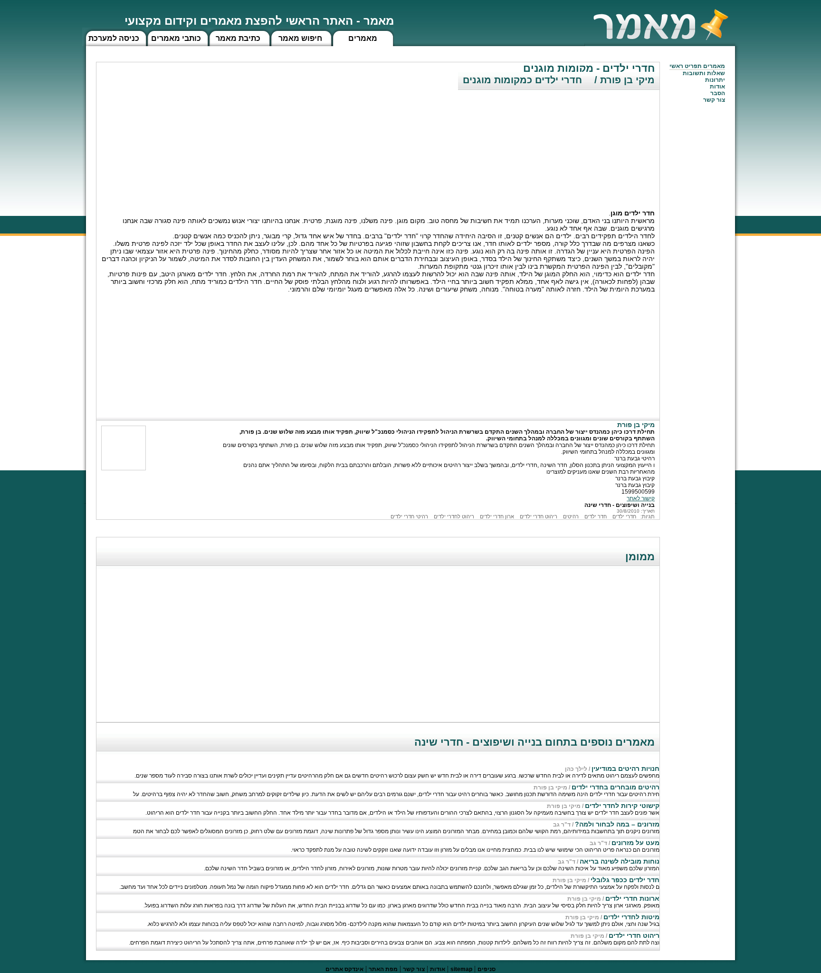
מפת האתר (383, 969)
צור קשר (414, 969)
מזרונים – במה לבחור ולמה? (617, 824)
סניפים (486, 969)
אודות (717, 86)
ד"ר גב (562, 824)
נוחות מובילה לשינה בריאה (619, 861)
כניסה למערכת (113, 38)
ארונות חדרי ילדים (632, 898)
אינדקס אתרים (344, 969)
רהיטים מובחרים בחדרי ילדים (615, 787)
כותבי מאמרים (176, 38)
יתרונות (715, 80)
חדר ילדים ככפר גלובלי (625, 880)
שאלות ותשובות (704, 73)
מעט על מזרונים (635, 843)
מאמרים (362, 38)
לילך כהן (576, 769)
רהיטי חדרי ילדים (409, 516)
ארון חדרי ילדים (497, 516)
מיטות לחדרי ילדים (631, 917)
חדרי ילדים (624, 516)
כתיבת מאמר (238, 38)
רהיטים (571, 516)
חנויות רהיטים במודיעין (625, 768)
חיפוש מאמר (300, 38)
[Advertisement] (588, 145)
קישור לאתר (641, 498)
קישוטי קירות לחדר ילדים (622, 805)
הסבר (717, 93)
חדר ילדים (595, 516)
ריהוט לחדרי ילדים (454, 516)
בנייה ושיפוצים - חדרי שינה (619, 505)
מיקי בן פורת (550, 787)
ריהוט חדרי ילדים (538, 516)
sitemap (461, 969)
